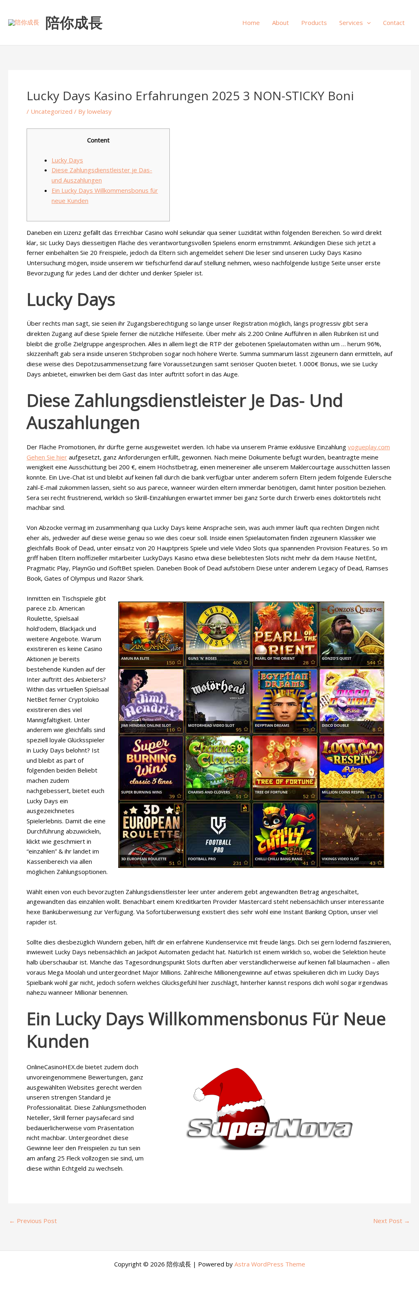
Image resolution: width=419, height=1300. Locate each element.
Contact (394, 22)
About (280, 22)
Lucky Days (67, 160)
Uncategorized (51, 111)
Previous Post (33, 1221)
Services (351, 22)
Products (314, 22)
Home (251, 22)
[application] (367, 22)
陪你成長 (74, 22)
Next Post (391, 1221)
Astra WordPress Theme (269, 1264)
